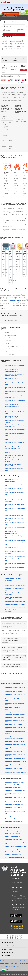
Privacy (26, 963)
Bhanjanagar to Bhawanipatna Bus (15, 790)
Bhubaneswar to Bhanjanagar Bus (14, 831)
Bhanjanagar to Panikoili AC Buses (14, 738)
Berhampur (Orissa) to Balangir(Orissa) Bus (11, 532)
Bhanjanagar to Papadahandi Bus (14, 785)
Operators (3, 961)
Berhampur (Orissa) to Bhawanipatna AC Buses (12, 379)
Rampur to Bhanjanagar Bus (13, 854)
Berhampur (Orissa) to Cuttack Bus (15, 513)
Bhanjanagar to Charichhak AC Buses (15, 761)
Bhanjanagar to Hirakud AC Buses (14, 717)
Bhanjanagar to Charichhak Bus (14, 804)
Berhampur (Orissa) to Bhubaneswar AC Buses (11, 370)
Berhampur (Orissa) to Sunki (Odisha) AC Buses (13, 464)
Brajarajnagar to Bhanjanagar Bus (14, 857)
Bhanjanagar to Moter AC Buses (14, 712)
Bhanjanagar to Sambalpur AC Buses (15, 772)
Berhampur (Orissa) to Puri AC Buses (15, 409)
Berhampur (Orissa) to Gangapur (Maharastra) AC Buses (14, 374)
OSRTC (7, 319)
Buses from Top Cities (10, 946)
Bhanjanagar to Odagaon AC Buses (15, 744)
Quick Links (6, 955)
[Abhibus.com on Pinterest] (20, 937)
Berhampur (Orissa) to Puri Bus (14, 515)
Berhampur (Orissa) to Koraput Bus (15, 497)
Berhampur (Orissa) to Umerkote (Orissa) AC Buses (14, 396)
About (13, 961)
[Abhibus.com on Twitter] (10, 937)
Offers (12, 963)
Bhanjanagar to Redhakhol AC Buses (15, 758)
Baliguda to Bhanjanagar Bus (13, 852)
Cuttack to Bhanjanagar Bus (13, 833)
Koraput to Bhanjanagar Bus (13, 849)
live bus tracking (14, 300)
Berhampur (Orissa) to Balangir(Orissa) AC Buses (12, 416)
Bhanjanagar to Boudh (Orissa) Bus (15, 816)
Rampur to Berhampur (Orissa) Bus (15, 607)
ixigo (7, 973)
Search (14, 34)
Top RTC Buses (7, 949)
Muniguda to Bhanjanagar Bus (13, 839)
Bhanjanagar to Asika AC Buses (14, 691)
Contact (18, 961)
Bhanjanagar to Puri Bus (12, 819)
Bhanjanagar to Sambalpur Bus (14, 821)
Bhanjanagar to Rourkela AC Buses (14, 736)
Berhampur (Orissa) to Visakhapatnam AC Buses (12, 405)
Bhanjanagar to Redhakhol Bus (13, 802)
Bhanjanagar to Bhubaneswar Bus (14, 782)
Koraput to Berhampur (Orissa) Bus (15, 601)
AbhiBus (2, 973)
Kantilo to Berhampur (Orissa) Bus (15, 585)
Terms (21, 963)
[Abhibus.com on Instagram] (15, 937)
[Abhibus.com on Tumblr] (18, 937)
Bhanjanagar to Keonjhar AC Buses (15, 714)
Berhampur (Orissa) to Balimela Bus (15, 540)
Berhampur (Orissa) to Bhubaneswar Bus (11, 480)
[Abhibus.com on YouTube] (13, 937)
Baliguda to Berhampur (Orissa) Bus (15, 604)
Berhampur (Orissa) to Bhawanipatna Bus (11, 548)
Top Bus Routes (8, 943)
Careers (7, 963)
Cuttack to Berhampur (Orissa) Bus (15, 583)
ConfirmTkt (12, 973)
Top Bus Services (8, 952)
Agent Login (4, 966)
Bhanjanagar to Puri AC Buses (13, 751)
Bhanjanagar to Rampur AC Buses (14, 741)
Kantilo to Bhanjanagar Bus (13, 836)
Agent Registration (14, 966)
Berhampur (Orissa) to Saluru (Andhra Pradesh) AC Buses (13, 447)
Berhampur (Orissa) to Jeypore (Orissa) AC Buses (14, 456)
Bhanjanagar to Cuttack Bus (13, 787)
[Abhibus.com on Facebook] (8, 937)
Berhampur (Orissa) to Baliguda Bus (15, 556)
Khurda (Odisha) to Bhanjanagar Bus (15, 846)
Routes (9, 961)
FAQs (16, 963)
